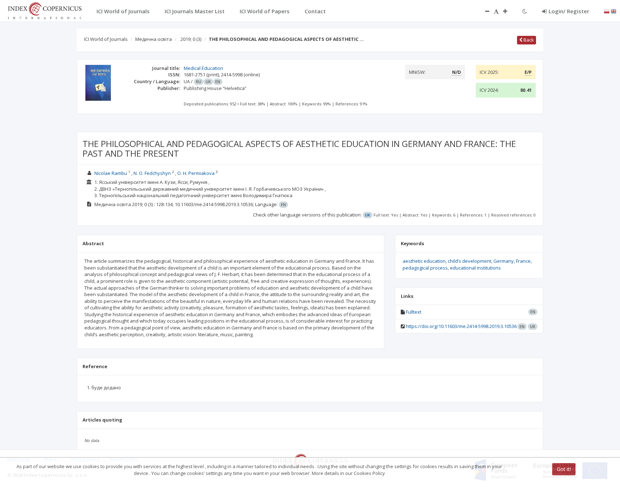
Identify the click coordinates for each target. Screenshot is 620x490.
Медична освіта (153, 39)
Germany (503, 261)
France (523, 261)
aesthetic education (424, 261)
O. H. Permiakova (196, 173)
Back (528, 40)
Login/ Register (569, 11)
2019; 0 (190, 39)
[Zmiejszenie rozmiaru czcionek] (484, 11)
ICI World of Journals (106, 39)
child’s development (469, 261)
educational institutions (475, 268)
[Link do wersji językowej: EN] (613, 11)
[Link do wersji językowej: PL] (607, 11)
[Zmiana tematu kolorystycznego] (525, 11)
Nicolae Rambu (110, 173)
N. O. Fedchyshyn (152, 173)
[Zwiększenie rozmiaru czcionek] (509, 11)
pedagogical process (425, 268)
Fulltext (413, 312)
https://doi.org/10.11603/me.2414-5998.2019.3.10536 (461, 326)
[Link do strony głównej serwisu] (44, 10)
